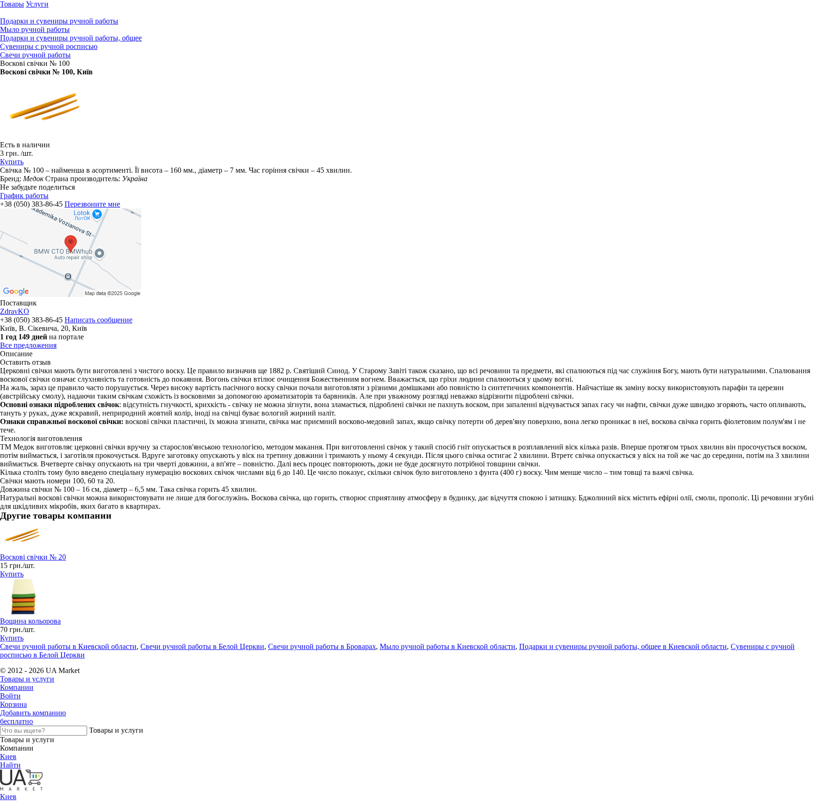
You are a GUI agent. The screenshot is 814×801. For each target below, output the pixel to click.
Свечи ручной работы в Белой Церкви (202, 646)
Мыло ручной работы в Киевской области (447, 646)
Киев (8, 757)
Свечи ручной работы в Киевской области (68, 646)
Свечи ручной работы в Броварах (322, 646)
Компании (16, 687)
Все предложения (28, 345)
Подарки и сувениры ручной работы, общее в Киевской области (623, 646)
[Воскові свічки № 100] (47, 136)
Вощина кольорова (30, 621)
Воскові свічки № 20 (33, 557)
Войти (10, 696)
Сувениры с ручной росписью (49, 46)
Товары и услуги (27, 679)
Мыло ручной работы (35, 29)
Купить (12, 162)
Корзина (13, 704)
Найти (10, 765)
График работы (24, 196)
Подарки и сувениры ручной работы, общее (71, 38)
